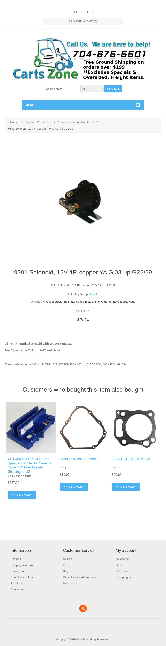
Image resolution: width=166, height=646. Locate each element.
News (66, 565)
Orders (120, 565)
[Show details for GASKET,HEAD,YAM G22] (135, 427)
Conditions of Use (22, 577)
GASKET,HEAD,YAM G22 (131, 459)
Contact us (17, 589)
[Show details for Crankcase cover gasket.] (83, 427)
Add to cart (21, 495)
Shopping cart (124, 577)
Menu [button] (29, 105)
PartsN (93, 294)
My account (123, 558)
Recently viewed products (79, 577)
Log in (91, 12)
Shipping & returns (22, 565)
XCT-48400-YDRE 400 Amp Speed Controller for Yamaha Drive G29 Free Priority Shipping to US (29, 465)
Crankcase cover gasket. (79, 459)
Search (113, 88)
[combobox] (62, 88)
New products (72, 583)
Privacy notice (19, 571)
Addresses (122, 571)
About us (16, 583)
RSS (83, 608)
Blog (66, 571)
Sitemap (16, 558)
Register (77, 12)
